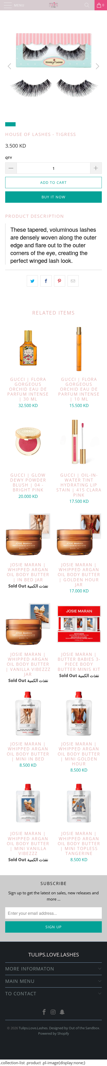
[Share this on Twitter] (32, 281)
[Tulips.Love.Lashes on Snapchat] (62, 1012)
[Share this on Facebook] (45, 281)
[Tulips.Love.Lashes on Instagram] (53, 1012)
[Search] (88, 5)
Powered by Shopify (53, 1033)
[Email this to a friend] (73, 281)
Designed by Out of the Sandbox (74, 1028)
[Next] (96, 66)
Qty (8, 157)
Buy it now (53, 196)
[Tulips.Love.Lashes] (53, 5)
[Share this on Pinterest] (59, 281)
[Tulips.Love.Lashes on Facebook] (44, 1012)
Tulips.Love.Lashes (33, 1028)
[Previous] (10, 66)
